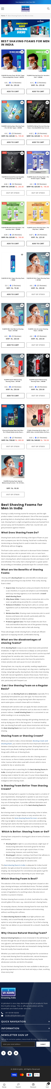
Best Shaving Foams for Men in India (20, 16)
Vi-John (20, 1069)
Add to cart (13, 91)
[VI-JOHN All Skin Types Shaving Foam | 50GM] (12, 263)
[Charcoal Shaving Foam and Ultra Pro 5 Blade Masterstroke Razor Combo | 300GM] (12, 415)
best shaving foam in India (14, 865)
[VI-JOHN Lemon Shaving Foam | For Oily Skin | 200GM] (38, 213)
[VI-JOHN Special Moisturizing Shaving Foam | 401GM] (12, 365)
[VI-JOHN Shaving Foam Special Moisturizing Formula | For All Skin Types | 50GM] (12, 466)
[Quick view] (22, 52)
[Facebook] (3, 1053)
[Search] (48, 8)
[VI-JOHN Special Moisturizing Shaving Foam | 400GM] (38, 365)
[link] (25, 28)
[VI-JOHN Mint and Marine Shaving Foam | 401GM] (12, 314)
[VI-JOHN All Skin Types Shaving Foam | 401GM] (38, 263)
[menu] (2, 8)
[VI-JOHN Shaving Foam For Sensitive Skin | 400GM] (38, 60)
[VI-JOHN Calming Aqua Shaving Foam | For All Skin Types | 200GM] (12, 111)
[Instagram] (9, 1053)
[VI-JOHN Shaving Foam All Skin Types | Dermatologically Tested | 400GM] (12, 60)
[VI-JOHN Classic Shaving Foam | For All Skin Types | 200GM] (38, 162)
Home (3, 16)
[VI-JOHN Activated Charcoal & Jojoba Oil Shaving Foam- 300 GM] (12, 162)
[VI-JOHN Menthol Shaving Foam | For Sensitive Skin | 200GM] (12, 213)
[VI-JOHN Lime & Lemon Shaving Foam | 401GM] (38, 314)
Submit (43, 1044)
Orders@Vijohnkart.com (15, 1015)
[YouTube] (16, 1053)
